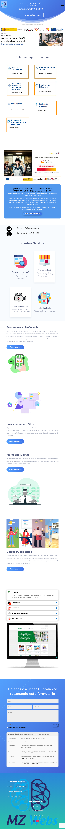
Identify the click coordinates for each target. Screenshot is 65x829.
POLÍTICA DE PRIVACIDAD (31, 763)
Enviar (54, 725)
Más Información (15, 347)
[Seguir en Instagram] (37, 821)
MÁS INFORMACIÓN (32, 214)
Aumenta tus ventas (32, 15)
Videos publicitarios (20, 306)
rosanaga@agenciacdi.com (27, 758)
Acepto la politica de (17, 727)
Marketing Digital (44, 308)
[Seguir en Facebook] (34, 821)
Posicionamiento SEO (20, 272)
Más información (15, 441)
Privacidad (23, 727)
